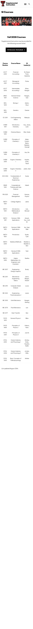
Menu (25, 3)
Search (29, 3)
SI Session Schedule (15, 50)
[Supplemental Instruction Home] (2, 3)
